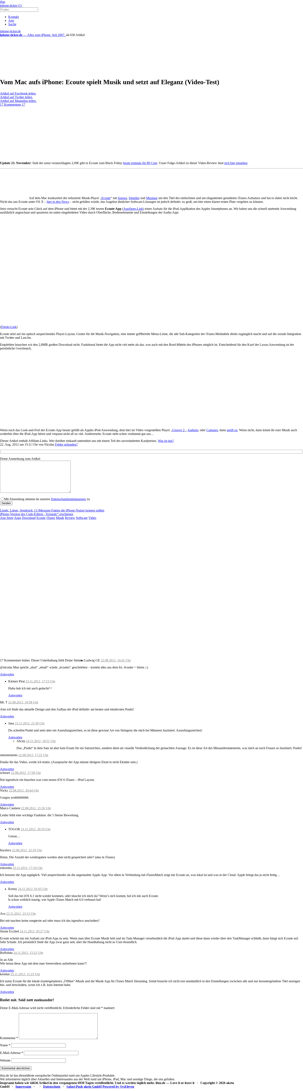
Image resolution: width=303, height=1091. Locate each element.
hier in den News (58, 201)
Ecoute (105, 198)
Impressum (23, 1086)
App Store (6, 518)
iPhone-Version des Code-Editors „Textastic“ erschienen (36, 514)
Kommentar (9, 1038)
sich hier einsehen (235, 163)
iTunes (50, 518)
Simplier (134, 198)
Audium (192, 430)
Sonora (122, 198)
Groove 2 (178, 430)
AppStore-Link (133, 208)
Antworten (7, 674)
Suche (12, 24)
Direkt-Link (8, 327)
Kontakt (13, 17)
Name (5, 1045)
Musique (151, 198)
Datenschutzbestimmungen (68, 499)
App (11, 20)
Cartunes (212, 430)
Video (92, 518)
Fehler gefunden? (66, 444)
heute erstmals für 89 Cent (140, 163)
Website (5, 1060)
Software (82, 518)
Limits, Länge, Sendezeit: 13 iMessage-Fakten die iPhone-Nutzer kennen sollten (52, 510)
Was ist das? (166, 441)
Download (29, 518)
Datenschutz (51, 1086)
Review (70, 518)
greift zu (232, 430)
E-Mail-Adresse (11, 1053)
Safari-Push (74, 1086)
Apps (17, 518)
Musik (60, 518)
